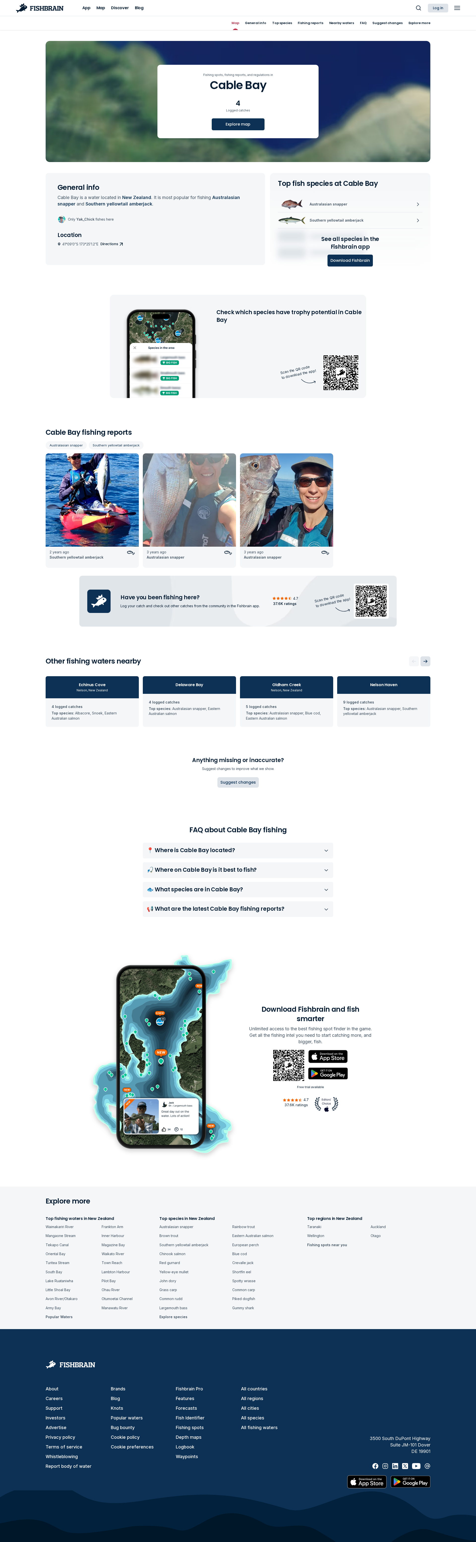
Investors (55, 1417)
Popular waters (127, 1417)
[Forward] (425, 661)
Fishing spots (190, 1427)
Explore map (238, 124)
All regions (252, 1398)
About (52, 1388)
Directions (109, 243)
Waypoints (187, 1456)
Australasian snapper (66, 445)
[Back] (414, 661)
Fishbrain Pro (189, 1388)
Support (54, 1408)
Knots (117, 1408)
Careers (54, 1398)
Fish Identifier (190, 1417)
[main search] (418, 7)
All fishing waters (259, 1427)
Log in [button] (438, 7)
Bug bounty (123, 1427)
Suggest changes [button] (238, 782)
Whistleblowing (62, 1456)
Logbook (185, 1446)
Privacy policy (60, 1437)
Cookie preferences (132, 1446)
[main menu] (457, 8)
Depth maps (189, 1437)
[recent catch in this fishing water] (92, 510)
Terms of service (64, 1446)
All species (252, 1417)
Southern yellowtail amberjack (116, 445)
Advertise (56, 1427)
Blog (115, 1398)
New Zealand (136, 197)
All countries (254, 1388)
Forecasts (186, 1408)
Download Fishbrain (350, 260)
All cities (250, 1408)
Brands (118, 1388)
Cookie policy (125, 1437)
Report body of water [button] (68, 1466)
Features (185, 1398)
